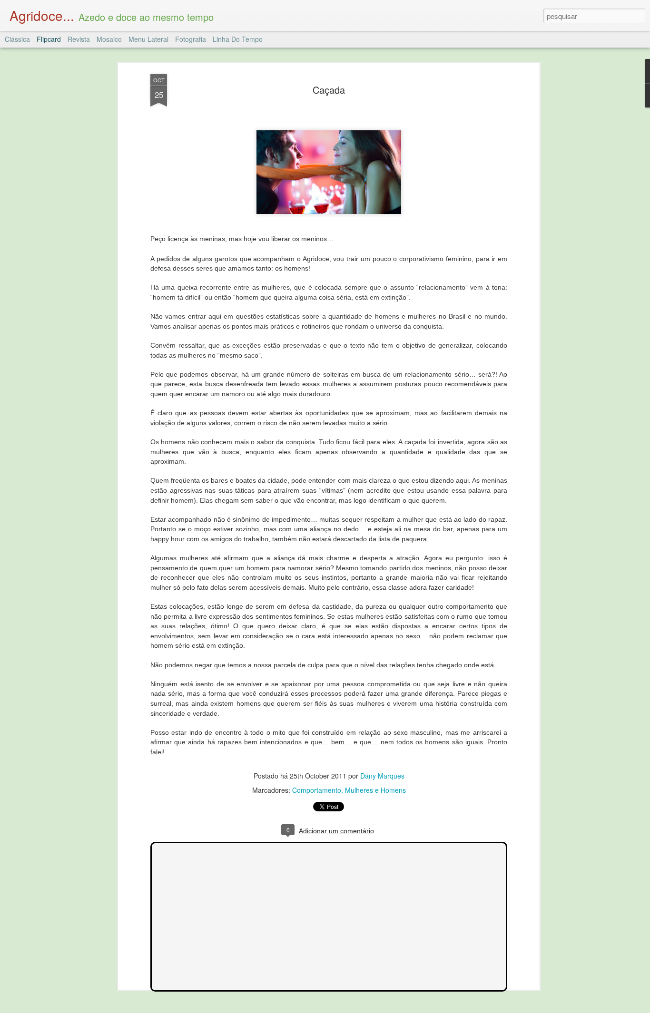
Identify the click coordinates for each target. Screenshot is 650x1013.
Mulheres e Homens (375, 790)
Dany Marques (382, 775)
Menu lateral (148, 39)
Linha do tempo (238, 39)
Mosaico (109, 39)
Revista (79, 39)
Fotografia (190, 39)
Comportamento (316, 790)
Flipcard (49, 39)
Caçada (329, 90)
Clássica (17, 39)
